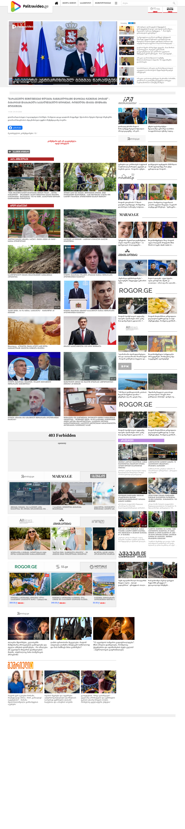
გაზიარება (17, 128)
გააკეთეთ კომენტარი (21, 152)
